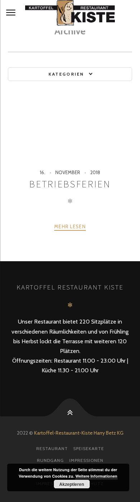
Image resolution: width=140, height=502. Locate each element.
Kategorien (66, 74)
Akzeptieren (71, 484)
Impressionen (86, 460)
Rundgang (50, 460)
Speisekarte (88, 448)
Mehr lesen (70, 226)
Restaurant (52, 448)
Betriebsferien (70, 184)
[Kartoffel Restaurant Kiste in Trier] (70, 15)
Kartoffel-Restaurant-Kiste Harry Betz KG (78, 433)
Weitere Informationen (96, 476)
